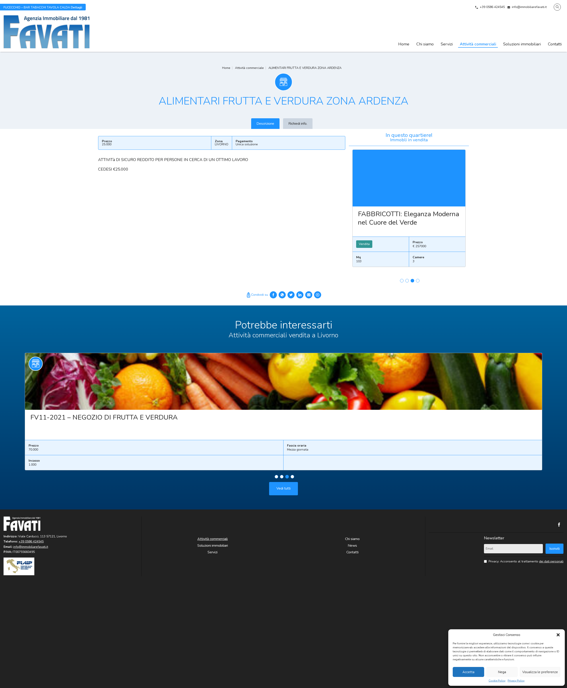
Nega (502, 672)
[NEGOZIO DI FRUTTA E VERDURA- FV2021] (283, 381)
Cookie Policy (497, 680)
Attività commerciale (249, 68)
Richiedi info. (297, 123)
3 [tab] (412, 280)
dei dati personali (551, 561)
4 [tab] (417, 280)
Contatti (555, 44)
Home (403, 44)
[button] (558, 635)
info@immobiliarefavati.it (529, 7)
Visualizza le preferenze (540, 672)
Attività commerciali (478, 44)
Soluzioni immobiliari (522, 44)
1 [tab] (402, 280)
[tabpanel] (409, 210)
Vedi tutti (283, 488)
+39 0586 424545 (492, 7)
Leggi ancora (409, 178)
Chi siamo (425, 44)
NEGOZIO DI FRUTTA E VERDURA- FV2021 (97, 417)
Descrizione (265, 123)
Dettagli (43, 7)
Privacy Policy (516, 680)
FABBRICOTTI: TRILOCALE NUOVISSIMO (398, 218)
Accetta (468, 672)
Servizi (447, 44)
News (352, 545)
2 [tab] (407, 280)
